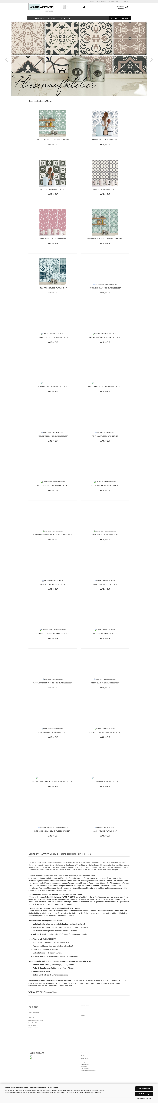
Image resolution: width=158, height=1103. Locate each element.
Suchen (91, 1)
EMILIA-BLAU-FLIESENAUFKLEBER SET (105, 584)
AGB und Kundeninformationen (35, 1020)
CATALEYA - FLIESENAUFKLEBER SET (52, 189)
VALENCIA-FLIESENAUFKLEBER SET (105, 831)
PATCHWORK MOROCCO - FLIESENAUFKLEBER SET (53, 633)
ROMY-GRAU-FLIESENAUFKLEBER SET (105, 436)
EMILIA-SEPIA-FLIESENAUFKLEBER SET (53, 584)
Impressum (31, 1009)
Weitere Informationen (144, 1098)
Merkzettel (126, 1)
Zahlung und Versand (33, 1012)
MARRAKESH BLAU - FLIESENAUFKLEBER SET (105, 288)
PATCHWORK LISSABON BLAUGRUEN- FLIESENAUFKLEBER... (53, 782)
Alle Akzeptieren (144, 1088)
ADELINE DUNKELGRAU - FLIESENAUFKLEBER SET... (105, 387)
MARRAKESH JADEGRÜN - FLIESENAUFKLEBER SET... (105, 238)
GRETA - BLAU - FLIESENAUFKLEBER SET (105, 683)
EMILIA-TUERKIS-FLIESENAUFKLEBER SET (53, 288)
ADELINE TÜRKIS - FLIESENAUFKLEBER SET (53, 436)
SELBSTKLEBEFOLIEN (56, 18)
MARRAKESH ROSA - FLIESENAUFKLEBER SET (52, 485)
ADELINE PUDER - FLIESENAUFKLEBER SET (105, 535)
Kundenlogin (114, 1)
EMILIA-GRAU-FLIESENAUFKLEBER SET (105, 633)
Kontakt (114, 18)
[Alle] (64, 7)
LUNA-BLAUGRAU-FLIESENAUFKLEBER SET (53, 732)
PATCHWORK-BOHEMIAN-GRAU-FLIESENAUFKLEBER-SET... (53, 535)
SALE (70, 18)
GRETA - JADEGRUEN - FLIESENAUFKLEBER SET (105, 782)
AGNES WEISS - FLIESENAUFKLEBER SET (105, 140)
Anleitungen (31, 1017)
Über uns (126, 18)
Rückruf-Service (84, 1058)
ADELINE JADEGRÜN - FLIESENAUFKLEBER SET (53, 140)
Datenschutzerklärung (94, 1092)
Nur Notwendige (144, 1094)
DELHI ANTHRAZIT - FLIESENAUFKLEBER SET (53, 387)
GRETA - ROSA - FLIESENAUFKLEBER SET (53, 238)
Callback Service (32, 1025)
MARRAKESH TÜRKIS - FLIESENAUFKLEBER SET (105, 337)
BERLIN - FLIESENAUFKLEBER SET (105, 189)
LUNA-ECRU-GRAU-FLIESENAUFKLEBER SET (53, 337)
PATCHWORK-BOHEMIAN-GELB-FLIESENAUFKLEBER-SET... (53, 683)
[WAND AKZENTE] (44, 7)
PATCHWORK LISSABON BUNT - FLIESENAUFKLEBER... (52, 831)
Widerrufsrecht (31, 1015)
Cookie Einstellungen (33, 1027)
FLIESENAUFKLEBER (36, 18)
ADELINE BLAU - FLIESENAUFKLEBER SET (105, 485)
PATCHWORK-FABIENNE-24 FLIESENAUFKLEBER (105, 732)
